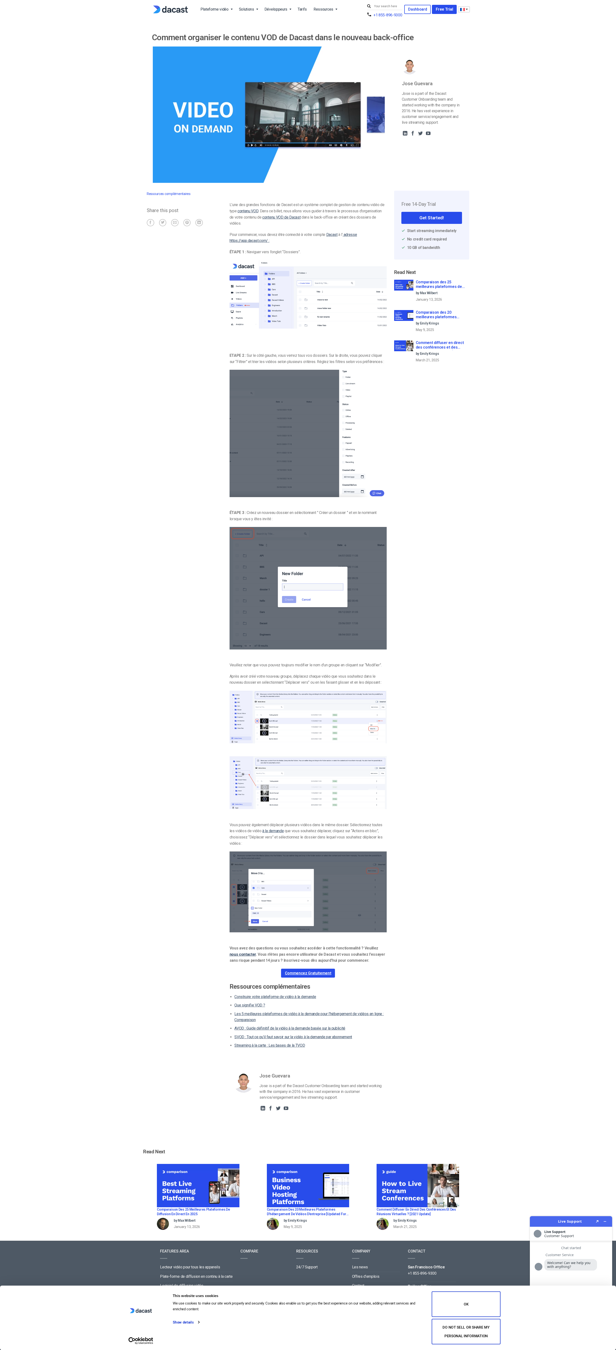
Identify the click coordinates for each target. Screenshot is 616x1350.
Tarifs (302, 9)
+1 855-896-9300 (387, 15)
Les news (360, 1267)
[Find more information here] (571, 1281)
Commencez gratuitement (308, 973)
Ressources (323, 9)
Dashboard (417, 9)
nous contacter (243, 954)
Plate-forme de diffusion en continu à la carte (196, 1276)
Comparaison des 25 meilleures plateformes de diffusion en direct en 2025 (439, 284)
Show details (183, 1322)
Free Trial (444, 9)
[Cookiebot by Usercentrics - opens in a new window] (141, 1340)
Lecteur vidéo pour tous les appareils (190, 1267)
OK (466, 1304)
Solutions (246, 9)
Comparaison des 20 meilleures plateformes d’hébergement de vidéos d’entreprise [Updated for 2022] (438, 315)
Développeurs (275, 9)
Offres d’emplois (365, 1276)
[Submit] (369, 6)
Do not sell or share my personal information (466, 1331)
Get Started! (431, 218)
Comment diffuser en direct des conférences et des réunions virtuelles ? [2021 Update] (440, 345)
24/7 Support (307, 1267)
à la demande (273, 831)
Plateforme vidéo (214, 9)
